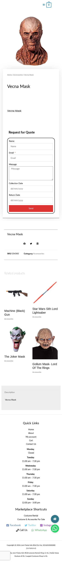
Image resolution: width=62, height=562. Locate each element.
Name (11, 141)
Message (13, 165)
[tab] (30, 392)
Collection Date (16, 184)
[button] (55, 528)
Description (9, 392)
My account (31, 437)
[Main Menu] (56, 5)
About (31, 433)
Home (9, 75)
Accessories (18, 75)
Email (11, 153)
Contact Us (31, 444)
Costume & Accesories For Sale (31, 520)
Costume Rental (31, 516)
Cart (31, 441)
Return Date (14, 195)
